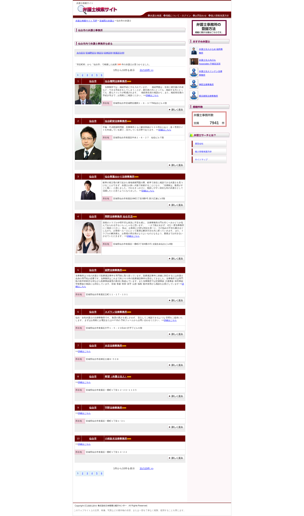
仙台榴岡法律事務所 (116, 81)
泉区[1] (100, 53)
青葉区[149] (118, 53)
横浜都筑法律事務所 (208, 96)
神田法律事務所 (206, 84)
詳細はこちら (152, 95)
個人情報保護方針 (220, 15)
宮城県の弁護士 (106, 21)
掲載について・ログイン (178, 15)
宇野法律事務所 (113, 407)
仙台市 (93, 81)
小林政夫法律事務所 (116, 438)
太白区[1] (81, 53)
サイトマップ (201, 159)
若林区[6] (108, 53)
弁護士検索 (156, 15)
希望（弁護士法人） (116, 376)
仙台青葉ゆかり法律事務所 (119, 176)
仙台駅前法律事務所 (116, 121)
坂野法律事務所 (113, 270)
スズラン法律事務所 (116, 311)
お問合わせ (201, 15)
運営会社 (199, 143)
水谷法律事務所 (113, 345)
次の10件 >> (146, 70)
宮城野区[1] (91, 53)
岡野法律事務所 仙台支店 (119, 216)
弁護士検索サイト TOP (86, 21)
